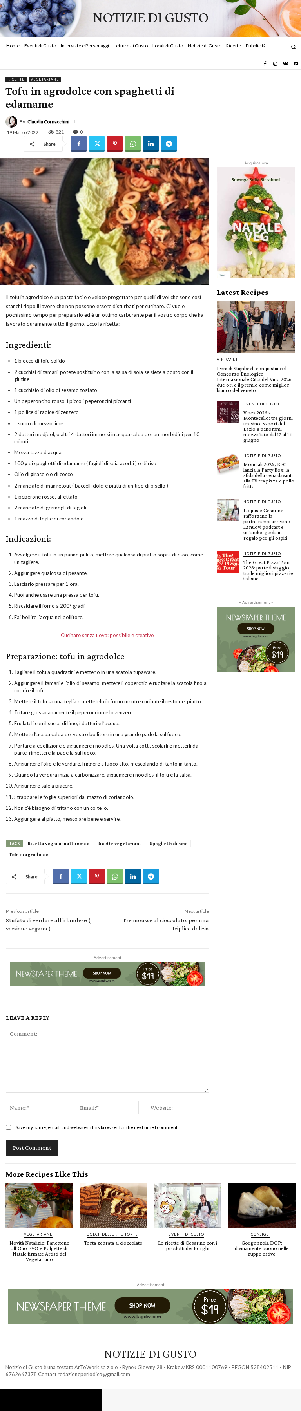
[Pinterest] (115, 144)
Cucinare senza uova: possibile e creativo (107, 635)
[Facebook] (264, 64)
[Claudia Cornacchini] (12, 122)
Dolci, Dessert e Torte (112, 1234)
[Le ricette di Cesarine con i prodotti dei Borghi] (187, 1205)
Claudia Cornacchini (48, 121)
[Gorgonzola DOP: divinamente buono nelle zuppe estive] (262, 1205)
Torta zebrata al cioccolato (113, 1242)
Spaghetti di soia (169, 843)
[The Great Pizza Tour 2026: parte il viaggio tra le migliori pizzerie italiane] (228, 562)
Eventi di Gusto (261, 404)
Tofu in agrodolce (28, 854)
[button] (293, 46)
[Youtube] (296, 64)
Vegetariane (45, 79)
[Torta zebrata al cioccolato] (113, 1205)
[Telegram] (169, 144)
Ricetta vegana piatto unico (58, 843)
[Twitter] (97, 144)
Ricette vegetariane (119, 843)
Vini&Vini (227, 360)
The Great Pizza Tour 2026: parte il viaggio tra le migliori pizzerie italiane (268, 570)
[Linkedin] (151, 144)
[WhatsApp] (133, 144)
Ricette (16, 79)
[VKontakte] (285, 64)
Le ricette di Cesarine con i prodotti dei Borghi (187, 1245)
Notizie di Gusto (262, 455)
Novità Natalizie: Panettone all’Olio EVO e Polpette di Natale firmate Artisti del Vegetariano (39, 1250)
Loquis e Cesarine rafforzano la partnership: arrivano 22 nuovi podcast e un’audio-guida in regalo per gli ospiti (266, 524)
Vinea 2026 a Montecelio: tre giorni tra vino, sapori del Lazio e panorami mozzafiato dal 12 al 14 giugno (268, 426)
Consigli (260, 1234)
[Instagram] (275, 64)
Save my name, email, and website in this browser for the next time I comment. (97, 1127)
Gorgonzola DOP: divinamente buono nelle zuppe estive (262, 1248)
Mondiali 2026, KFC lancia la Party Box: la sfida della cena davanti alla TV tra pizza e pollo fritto (268, 475)
